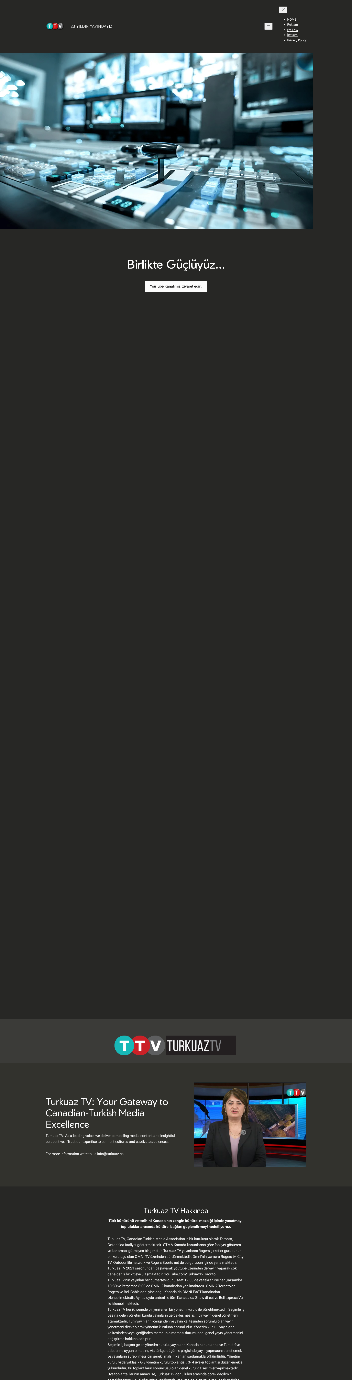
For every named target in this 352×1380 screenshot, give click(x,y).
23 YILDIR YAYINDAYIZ (91, 26)
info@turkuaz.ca (110, 1154)
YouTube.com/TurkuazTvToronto (190, 1274)
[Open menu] (268, 26)
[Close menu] (283, 10)
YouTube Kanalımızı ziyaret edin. (176, 286)
